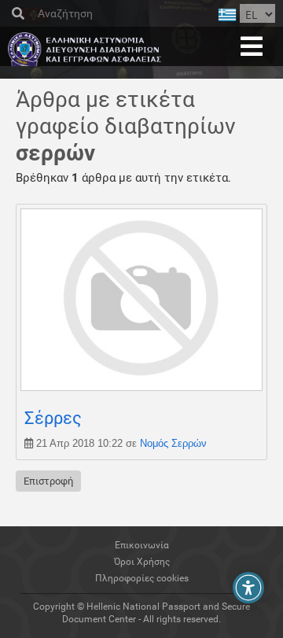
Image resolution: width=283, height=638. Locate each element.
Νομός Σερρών (173, 443)
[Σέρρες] (141, 387)
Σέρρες (53, 418)
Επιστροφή (48, 481)
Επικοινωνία (142, 545)
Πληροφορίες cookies (142, 578)
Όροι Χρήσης (142, 561)
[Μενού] (251, 46)
